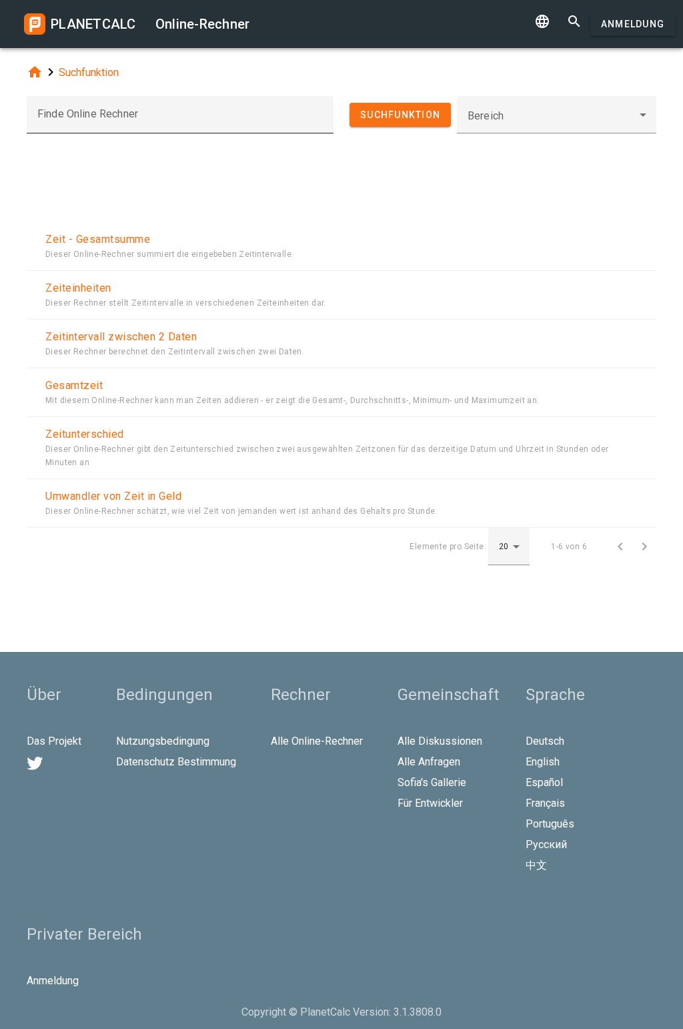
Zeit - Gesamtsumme (97, 239)
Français (545, 803)
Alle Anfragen (429, 761)
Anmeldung (632, 24)
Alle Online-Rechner (317, 741)
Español (544, 782)
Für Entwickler (430, 803)
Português (550, 823)
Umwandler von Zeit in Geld (113, 496)
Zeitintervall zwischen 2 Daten (121, 336)
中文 (536, 865)
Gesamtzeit (74, 385)
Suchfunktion (89, 72)
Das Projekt (54, 741)
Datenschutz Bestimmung (176, 761)
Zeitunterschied (84, 434)
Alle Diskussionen (440, 741)
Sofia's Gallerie (432, 782)
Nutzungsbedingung (162, 741)
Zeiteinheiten (78, 288)
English (543, 761)
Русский (546, 844)
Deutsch (545, 741)
